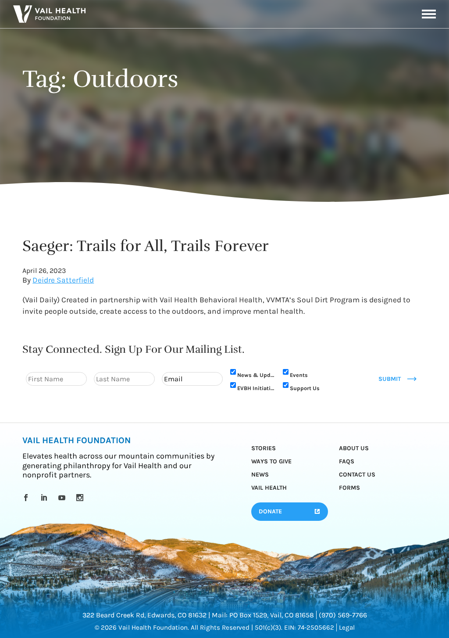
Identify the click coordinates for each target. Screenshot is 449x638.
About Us (354, 448)
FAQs (346, 461)
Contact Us (357, 474)
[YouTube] (63, 497)
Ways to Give (271, 461)
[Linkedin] (45, 497)
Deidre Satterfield (63, 280)
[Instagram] (81, 497)
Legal (347, 627)
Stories (263, 448)
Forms (349, 487)
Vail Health (269, 487)
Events (299, 375)
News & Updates (255, 375)
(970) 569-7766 (343, 615)
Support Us (305, 388)
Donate (270, 511)
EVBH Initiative (255, 388)
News (260, 474)
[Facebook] (27, 497)
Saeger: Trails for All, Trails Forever (145, 246)
